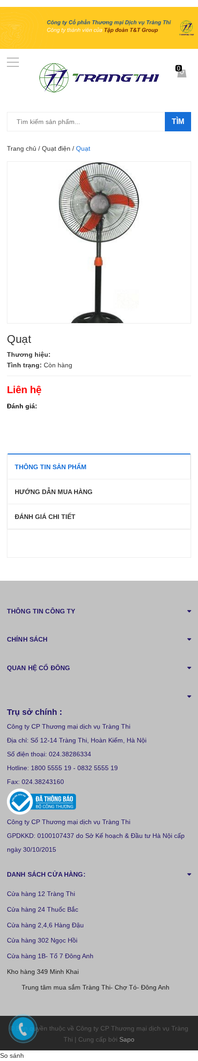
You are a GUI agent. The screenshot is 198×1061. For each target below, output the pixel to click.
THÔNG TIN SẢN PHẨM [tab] (51, 467)
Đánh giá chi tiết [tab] (45, 516)
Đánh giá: (22, 406)
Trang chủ (21, 148)
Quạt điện (56, 148)
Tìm (178, 121)
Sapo (126, 1039)
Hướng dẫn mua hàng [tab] (54, 491)
